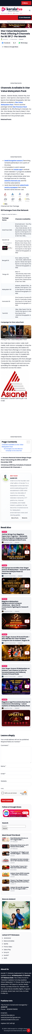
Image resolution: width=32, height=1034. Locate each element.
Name (3, 766)
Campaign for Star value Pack (14, 450)
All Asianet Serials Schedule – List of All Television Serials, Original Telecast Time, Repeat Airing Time (20, 860)
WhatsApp (24, 43)
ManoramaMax (9, 941)
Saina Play (7, 950)
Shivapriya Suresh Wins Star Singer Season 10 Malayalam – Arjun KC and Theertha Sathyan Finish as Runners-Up (16, 570)
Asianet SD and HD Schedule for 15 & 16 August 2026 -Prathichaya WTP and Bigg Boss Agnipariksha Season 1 (19, 888)
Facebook (7, 43)
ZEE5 (5, 958)
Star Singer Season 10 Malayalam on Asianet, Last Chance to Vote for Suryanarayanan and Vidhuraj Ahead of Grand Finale (16, 671)
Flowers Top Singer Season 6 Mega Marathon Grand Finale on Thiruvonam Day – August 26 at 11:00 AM (20, 881)
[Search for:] (14, 826)
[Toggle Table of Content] (27, 441)
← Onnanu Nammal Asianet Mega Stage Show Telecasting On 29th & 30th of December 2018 (16, 460)
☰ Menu (25, 3)
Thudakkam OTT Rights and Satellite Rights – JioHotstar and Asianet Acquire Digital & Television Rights (20, 853)
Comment (5, 745)
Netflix (6, 944)
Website (24, 518)
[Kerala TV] (12, 10)
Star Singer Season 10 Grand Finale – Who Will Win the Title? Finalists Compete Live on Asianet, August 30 (16, 639)
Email (3, 774)
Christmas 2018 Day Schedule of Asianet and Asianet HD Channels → (16, 466)
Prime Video (8, 947)
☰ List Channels (24, 17)
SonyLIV (6, 952)
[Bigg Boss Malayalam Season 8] (16, 25)
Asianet (21, 39)
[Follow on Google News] (16, 813)
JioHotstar (7, 938)
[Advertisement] (16, 66)
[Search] (29, 10)
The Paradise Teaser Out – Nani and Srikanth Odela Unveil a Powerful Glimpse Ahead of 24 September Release (19, 867)
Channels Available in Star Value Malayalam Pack (12, 446)
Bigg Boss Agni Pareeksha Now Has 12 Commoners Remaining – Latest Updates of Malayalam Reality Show (16, 704)
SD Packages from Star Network (13, 449)
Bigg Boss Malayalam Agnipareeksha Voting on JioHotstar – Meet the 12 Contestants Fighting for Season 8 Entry (15, 605)
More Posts (14, 518)
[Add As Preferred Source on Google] (7, 248)
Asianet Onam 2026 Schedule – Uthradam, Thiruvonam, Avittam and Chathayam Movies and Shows (19, 874)
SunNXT (6, 955)
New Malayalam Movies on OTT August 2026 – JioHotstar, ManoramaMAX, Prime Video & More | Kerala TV (19, 839)
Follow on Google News (11, 47)
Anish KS (13, 478)
